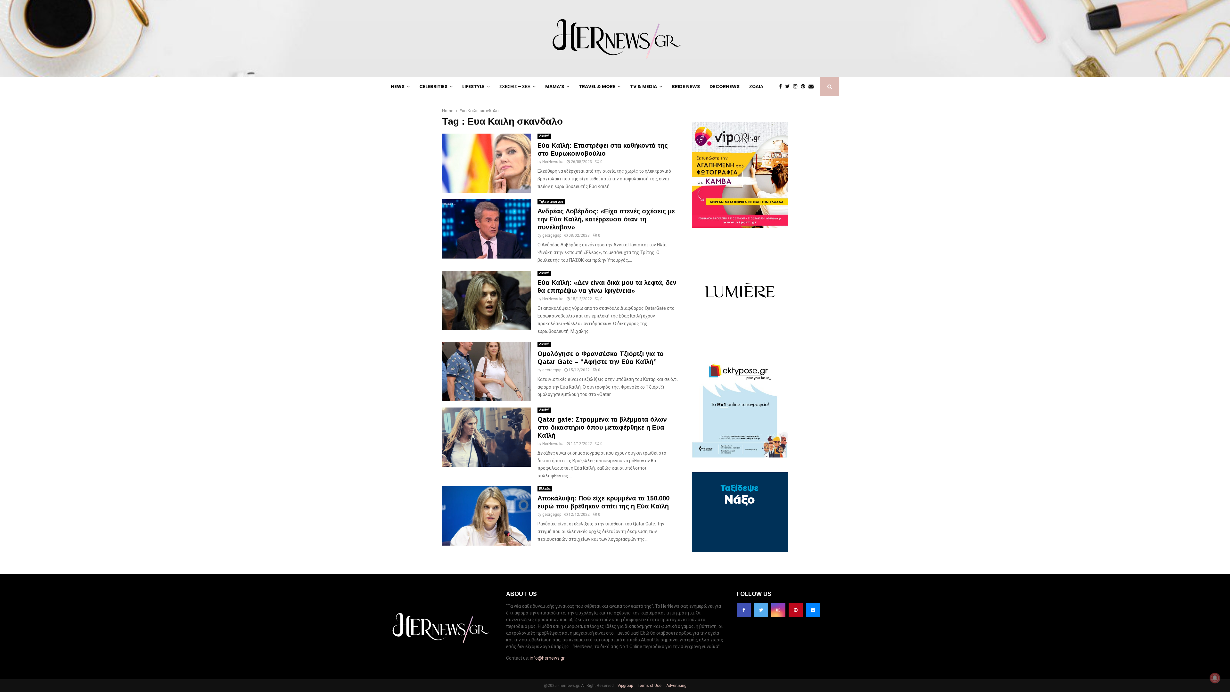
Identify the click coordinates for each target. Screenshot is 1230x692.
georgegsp (551, 235)
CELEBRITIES (433, 86)
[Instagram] (797, 86)
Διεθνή (544, 136)
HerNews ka (552, 162)
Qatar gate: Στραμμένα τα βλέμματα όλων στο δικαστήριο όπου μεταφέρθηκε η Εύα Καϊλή (602, 427)
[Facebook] (782, 86)
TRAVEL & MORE (597, 86)
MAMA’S (554, 86)
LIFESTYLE (473, 86)
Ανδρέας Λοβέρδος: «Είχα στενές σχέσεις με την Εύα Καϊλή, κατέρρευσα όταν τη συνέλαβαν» (606, 219)
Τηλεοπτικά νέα (551, 201)
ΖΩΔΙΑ (756, 86)
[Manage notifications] (1215, 678)
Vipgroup (625, 685)
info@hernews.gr (547, 658)
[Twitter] (789, 86)
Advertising (675, 685)
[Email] (812, 86)
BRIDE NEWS (686, 86)
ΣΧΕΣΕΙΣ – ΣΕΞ (514, 86)
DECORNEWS (724, 86)
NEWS (398, 86)
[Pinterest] (804, 86)
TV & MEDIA (643, 86)
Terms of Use (649, 685)
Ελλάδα (545, 488)
